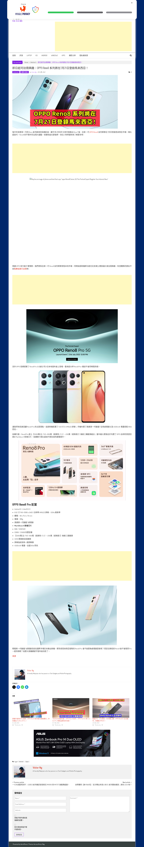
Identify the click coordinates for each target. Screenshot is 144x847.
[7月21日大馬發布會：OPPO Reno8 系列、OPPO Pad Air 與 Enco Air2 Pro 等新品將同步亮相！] (71, 708)
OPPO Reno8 (93, 132)
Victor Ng (33, 72)
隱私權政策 (83, 55)
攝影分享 (72, 55)
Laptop (29, 55)
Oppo (27, 761)
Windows (54, 55)
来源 (14, 656)
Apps (63, 55)
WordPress (24, 844)
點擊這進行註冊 (20, 269)
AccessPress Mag (39, 844)
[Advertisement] (93, 36)
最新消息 (24, 72)
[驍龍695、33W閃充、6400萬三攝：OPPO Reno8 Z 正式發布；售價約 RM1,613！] (111, 708)
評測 (21, 55)
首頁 (14, 55)
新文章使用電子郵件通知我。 (20, 828)
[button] (61, 12)
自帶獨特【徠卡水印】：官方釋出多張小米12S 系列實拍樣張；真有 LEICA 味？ (103, 785)
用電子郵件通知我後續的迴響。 (20, 819)
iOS (37, 55)
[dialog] (72, 9)
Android (44, 55)
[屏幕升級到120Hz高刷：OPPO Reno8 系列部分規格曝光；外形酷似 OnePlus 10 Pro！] (31, 708)
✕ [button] (132, 3)
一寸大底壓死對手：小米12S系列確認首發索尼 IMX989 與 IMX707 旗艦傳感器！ (40, 785)
